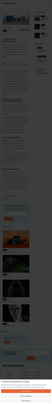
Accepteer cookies (26, 391)
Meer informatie (26, 401)
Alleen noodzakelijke (26, 396)
